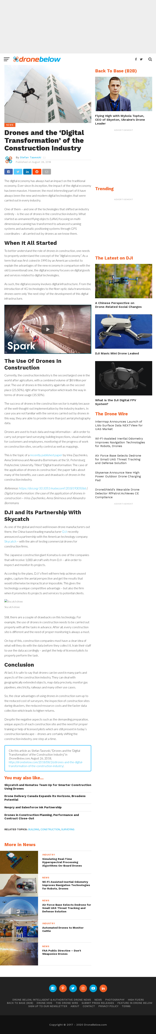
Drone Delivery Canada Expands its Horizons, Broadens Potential (45, 797)
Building (33, 829)
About (75, 1006)
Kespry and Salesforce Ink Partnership (33, 807)
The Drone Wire (67, 1003)
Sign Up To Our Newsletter (47, 1006)
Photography (114, 999)
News (98, 999)
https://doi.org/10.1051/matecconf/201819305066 (53, 488)
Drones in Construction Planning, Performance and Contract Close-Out (41, 816)
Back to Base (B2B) (20, 1003)
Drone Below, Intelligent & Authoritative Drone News (51, 999)
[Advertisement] (78, 26)
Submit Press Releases (98, 1003)
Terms (126, 1006)
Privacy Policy (108, 1006)
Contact (89, 1006)
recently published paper (46, 455)
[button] (47, 329)
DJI (64, 531)
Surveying (67, 829)
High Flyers (136, 999)
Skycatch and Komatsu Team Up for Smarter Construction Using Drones (47, 786)
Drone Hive (44, 1003)
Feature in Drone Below (134, 1003)
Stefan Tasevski (30, 157)
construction (50, 829)
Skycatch (10, 541)
